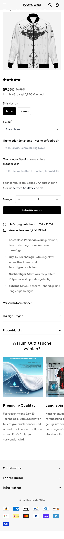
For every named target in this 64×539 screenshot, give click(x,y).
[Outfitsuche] (32, 5)
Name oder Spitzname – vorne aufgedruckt (31, 140)
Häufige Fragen (13, 493)
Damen (24, 111)
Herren (9, 111)
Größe (7, 122)
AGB (6, 497)
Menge (7, 199)
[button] (12, 80)
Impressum (10, 503)
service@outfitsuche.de (28, 188)
